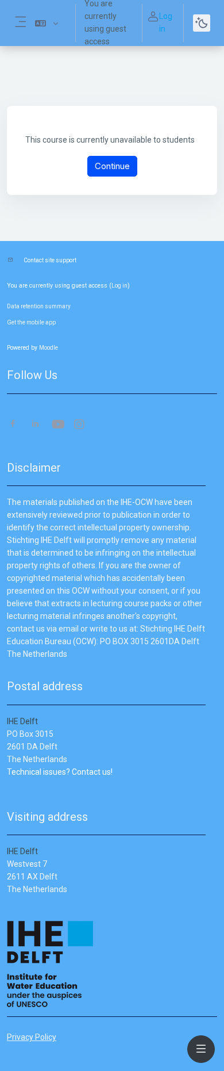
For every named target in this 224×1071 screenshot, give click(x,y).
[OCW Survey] (8, 784)
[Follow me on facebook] (13, 425)
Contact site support (50, 260)
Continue (112, 165)
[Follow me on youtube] (57, 425)
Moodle (48, 348)
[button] (46, 23)
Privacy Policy (31, 1037)
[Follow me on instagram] (80, 425)
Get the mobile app (31, 322)
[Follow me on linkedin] (35, 425)
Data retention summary (39, 306)
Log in (165, 22)
